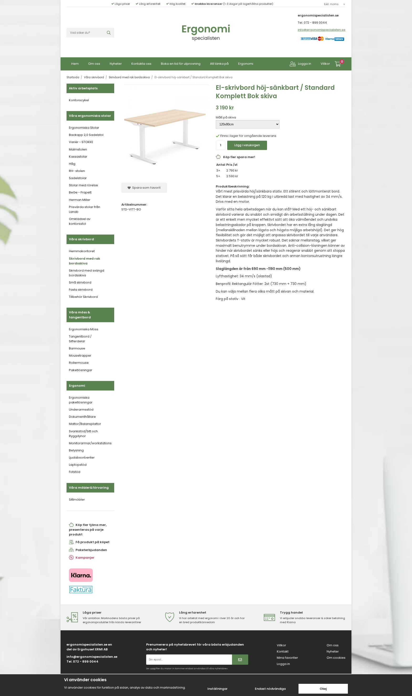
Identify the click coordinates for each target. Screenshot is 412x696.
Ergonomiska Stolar (84, 127)
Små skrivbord (80, 282)
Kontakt (282, 651)
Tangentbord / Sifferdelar (80, 338)
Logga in (304, 63)
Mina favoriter (287, 657)
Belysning (76, 450)
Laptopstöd (78, 464)
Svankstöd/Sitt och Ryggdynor (83, 433)
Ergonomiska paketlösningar (81, 400)
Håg (72, 163)
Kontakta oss (141, 63)
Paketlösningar (80, 370)
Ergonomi (245, 63)
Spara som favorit (146, 187)
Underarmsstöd (81, 409)
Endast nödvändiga (270, 688)
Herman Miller (79, 200)
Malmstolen (78, 149)
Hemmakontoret (82, 251)
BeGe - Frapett (80, 192)
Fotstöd (74, 472)
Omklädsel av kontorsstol (79, 221)
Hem (75, 63)
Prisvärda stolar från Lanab (84, 209)
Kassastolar (78, 156)
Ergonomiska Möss (83, 329)
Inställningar (217, 688)
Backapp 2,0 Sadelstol (86, 135)
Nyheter (116, 63)
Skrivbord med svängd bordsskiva (86, 273)
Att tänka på (219, 63)
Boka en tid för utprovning (181, 63)
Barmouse (77, 348)
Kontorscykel (79, 100)
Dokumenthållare (82, 416)
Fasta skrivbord (81, 289)
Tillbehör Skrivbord (83, 296)
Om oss (94, 63)
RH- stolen (77, 171)
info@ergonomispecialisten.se (321, 29)
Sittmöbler (77, 499)
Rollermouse (79, 362)
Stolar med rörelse (83, 185)
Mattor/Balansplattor (85, 424)
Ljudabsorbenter (82, 457)
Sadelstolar (78, 178)
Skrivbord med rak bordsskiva (84, 261)
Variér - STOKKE (81, 142)
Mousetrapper (80, 355)
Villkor (325, 63)
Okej (323, 688)
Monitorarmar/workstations (90, 443)
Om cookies (336, 657)
